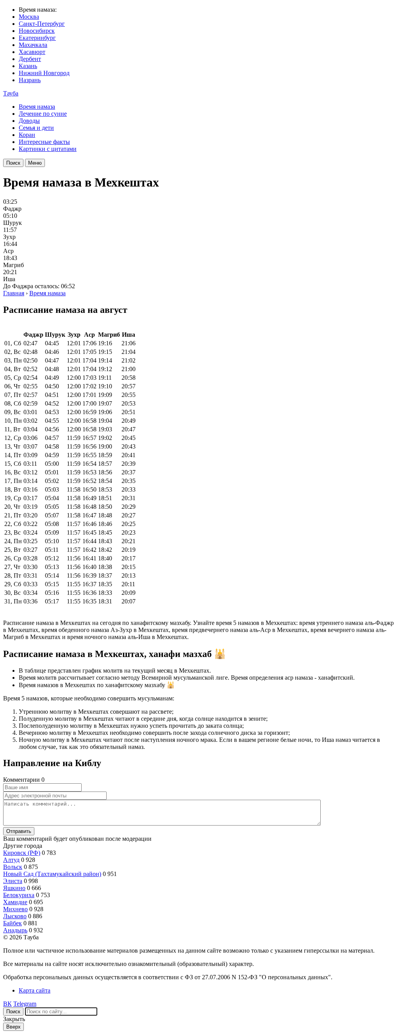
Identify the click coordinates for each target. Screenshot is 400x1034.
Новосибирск (37, 30)
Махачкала (33, 44)
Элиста (12, 881)
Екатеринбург (37, 37)
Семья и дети (36, 127)
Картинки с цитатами (48, 148)
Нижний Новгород (44, 73)
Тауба (10, 93)
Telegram (24, 1003)
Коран (27, 134)
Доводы (29, 120)
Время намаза (37, 106)
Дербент (30, 59)
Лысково (15, 916)
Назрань (30, 80)
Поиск (13, 163)
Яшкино (14, 888)
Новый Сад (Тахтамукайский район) (52, 874)
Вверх (13, 1027)
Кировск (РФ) (21, 852)
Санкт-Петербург (42, 23)
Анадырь (15, 930)
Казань (28, 66)
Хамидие (15, 902)
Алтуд (11, 859)
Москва (29, 16)
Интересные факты (44, 141)
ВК (7, 1003)
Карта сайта (34, 990)
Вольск (12, 866)
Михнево (15, 909)
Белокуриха (18, 895)
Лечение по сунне (43, 113)
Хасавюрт (32, 51)
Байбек (12, 923)
